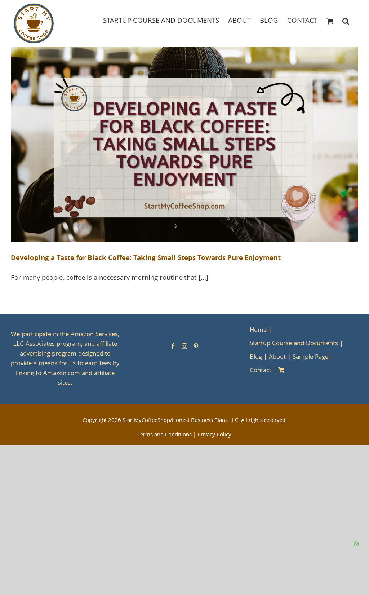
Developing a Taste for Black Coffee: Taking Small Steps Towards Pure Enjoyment (146, 258)
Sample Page (310, 357)
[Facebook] (173, 346)
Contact (260, 371)
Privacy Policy (214, 435)
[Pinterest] (196, 346)
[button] (345, 20)
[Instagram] (184, 346)
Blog (256, 357)
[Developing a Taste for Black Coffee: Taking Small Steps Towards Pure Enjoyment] (184, 144)
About (277, 357)
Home (258, 330)
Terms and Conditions (165, 435)
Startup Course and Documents (294, 344)
